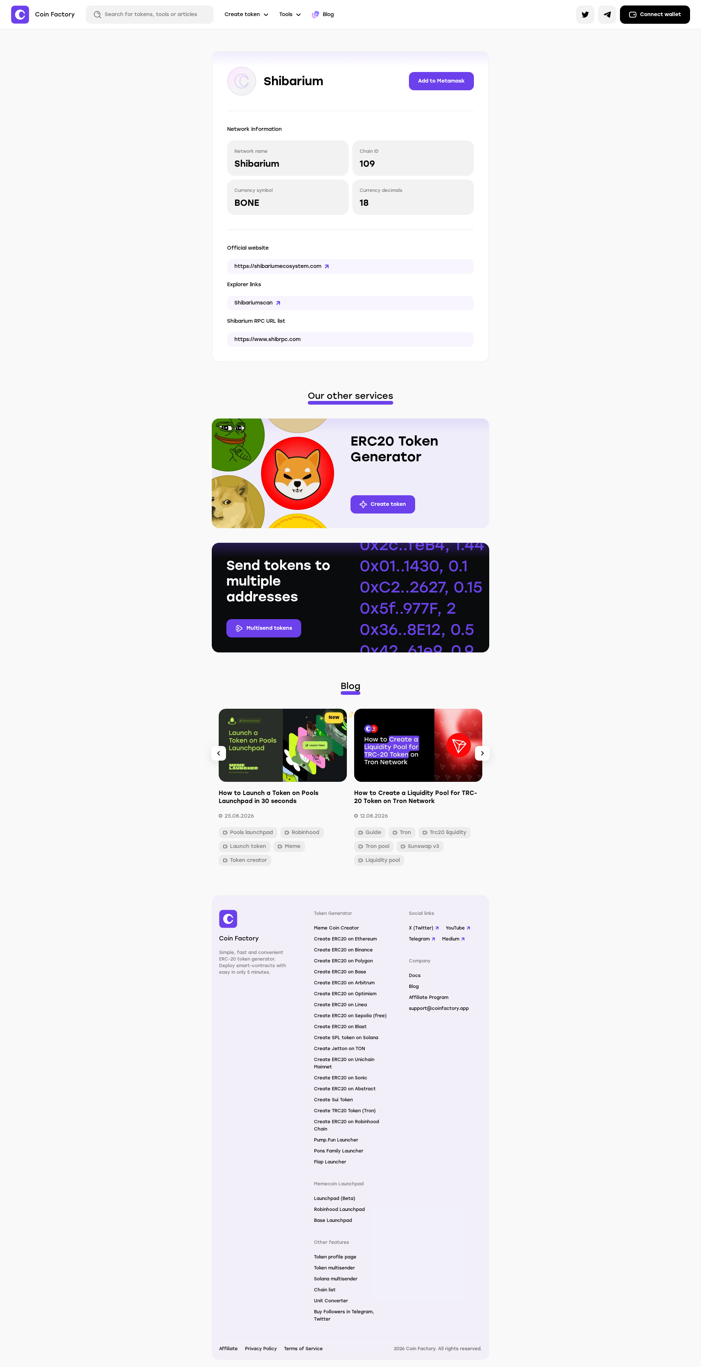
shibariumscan (253, 303)
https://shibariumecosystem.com (277, 266)
